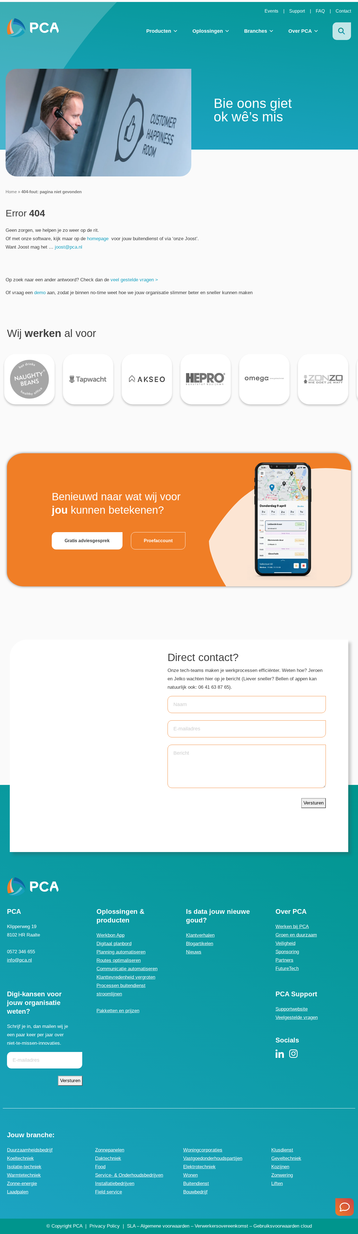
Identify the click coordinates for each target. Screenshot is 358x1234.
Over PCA (300, 31)
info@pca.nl (19, 960)
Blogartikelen (199, 943)
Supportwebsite (291, 1009)
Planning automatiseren (120, 952)
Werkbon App (110, 935)
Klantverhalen (200, 935)
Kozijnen (280, 1166)
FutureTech (287, 968)
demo (40, 292)
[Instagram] (293, 1053)
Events (271, 11)
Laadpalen (17, 1192)
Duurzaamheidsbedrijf (30, 1150)
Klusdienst (282, 1150)
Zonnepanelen (109, 1150)
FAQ (320, 11)
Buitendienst (196, 1183)
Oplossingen (207, 31)
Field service (108, 1192)
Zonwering (282, 1175)
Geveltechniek (286, 1158)
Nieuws (193, 952)
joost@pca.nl (67, 247)
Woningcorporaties (202, 1150)
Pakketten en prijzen (117, 1010)
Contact (343, 11)
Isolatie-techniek (24, 1166)
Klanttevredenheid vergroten (125, 977)
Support (297, 11)
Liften (277, 1183)
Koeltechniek (20, 1158)
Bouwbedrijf (195, 1192)
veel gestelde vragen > (134, 279)
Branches (255, 31)
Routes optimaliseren (118, 960)
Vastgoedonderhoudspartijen (212, 1158)
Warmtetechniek (24, 1175)
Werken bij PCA (292, 926)
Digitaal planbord (113, 943)
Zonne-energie (22, 1183)
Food (100, 1166)
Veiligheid (285, 943)
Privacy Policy (105, 1226)
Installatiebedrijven (114, 1183)
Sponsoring (287, 951)
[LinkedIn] (279, 1053)
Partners (284, 960)
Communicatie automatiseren (126, 968)
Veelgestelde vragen (296, 1017)
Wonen (190, 1175)
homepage (98, 238)
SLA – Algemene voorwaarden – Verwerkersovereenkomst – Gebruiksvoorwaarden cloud (219, 1226)
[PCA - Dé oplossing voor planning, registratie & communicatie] (33, 27)
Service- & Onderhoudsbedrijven (129, 1175)
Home (11, 191)
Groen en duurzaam (296, 935)
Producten (158, 31)
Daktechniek (108, 1158)
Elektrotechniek (199, 1166)
